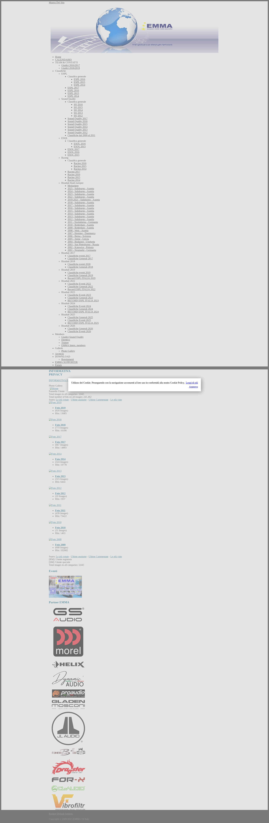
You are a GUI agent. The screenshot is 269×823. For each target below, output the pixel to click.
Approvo (193, 386)
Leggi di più (192, 382)
